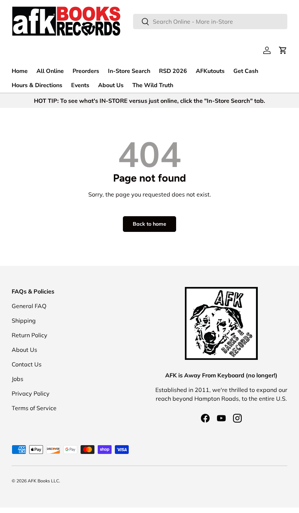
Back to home (149, 224)
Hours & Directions (37, 85)
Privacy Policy (31, 393)
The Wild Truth (152, 85)
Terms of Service (34, 408)
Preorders (86, 71)
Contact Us (27, 364)
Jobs (17, 378)
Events (80, 85)
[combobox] (210, 21)
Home (20, 71)
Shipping (24, 320)
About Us (111, 85)
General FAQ (29, 306)
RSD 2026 (173, 71)
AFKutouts (210, 71)
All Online (50, 71)
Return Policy (29, 335)
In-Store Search (129, 71)
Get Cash (245, 71)
